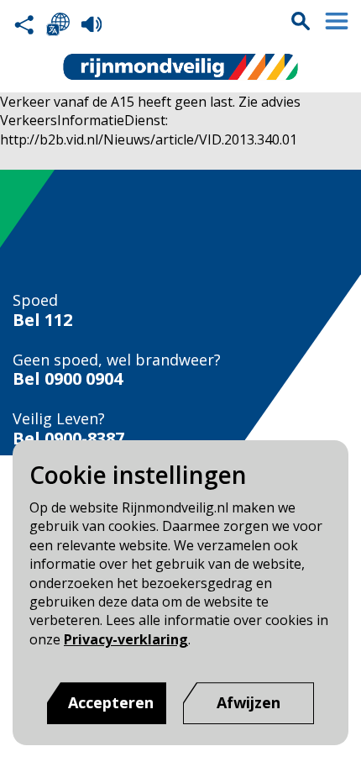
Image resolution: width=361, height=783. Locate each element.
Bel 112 (42, 320)
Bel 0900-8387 (68, 438)
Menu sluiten (336, 21)
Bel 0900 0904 (68, 379)
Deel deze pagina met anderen (24, 24)
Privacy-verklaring (126, 639)
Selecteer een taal (58, 24)
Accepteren (111, 702)
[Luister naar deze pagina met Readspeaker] (91, 24)
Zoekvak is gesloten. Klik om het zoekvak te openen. (300, 21)
